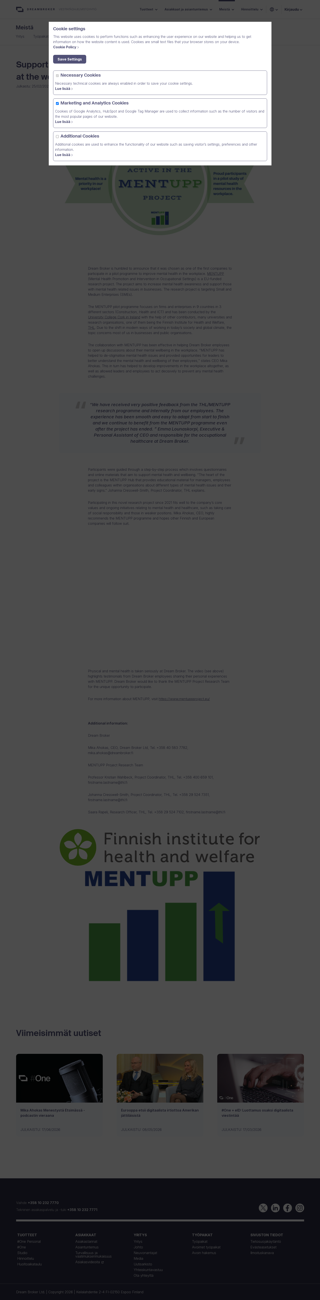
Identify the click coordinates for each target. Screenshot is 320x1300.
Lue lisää (62, 88)
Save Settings (69, 59)
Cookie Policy (64, 47)
